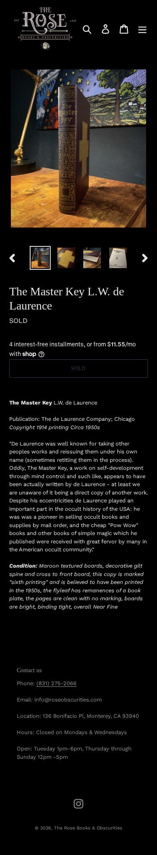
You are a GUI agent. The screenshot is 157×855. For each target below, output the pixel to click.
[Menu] (142, 29)
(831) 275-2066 (56, 683)
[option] (40, 258)
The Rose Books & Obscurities (88, 828)
